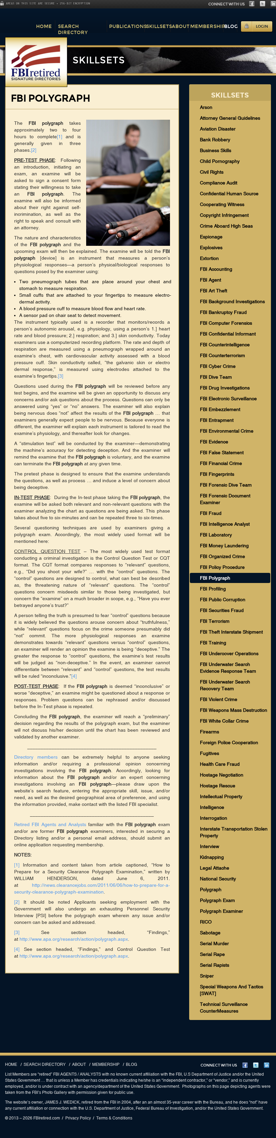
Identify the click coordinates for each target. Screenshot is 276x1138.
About (180, 26)
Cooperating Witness (222, 204)
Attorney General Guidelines (230, 118)
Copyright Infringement (224, 215)
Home (44, 26)
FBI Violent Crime (218, 699)
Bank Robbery (215, 139)
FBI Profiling (213, 588)
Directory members (36, 757)
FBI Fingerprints (217, 474)
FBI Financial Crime (221, 463)
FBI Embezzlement (220, 409)
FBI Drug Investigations (225, 387)
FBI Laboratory (216, 534)
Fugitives (209, 753)
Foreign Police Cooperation (229, 742)
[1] (59, 136)
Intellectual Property (221, 796)
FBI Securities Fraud (222, 610)
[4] (74, 676)
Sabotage (210, 932)
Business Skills (215, 150)
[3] (60, 376)
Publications (128, 26)
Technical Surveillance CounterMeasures (224, 1007)
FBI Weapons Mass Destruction (233, 710)
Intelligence (212, 807)
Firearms (209, 731)
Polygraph (210, 889)
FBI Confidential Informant (228, 334)
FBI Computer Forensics (226, 323)
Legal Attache (214, 868)
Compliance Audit (218, 182)
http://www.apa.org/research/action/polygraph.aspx (74, 939)
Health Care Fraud (220, 764)
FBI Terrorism (215, 621)
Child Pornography (220, 161)
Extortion (209, 258)
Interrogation (213, 818)
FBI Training (213, 642)
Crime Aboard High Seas (226, 226)
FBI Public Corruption (222, 599)
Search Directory (73, 29)
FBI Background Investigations (232, 301)
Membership (207, 26)
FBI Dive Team (216, 377)
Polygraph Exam (217, 900)
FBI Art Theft (213, 290)
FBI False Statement (222, 452)
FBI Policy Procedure (222, 567)
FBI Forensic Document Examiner (225, 499)
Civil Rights (211, 172)
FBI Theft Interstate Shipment (231, 632)
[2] (33, 150)
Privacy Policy (78, 1118)
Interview (209, 846)
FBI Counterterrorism (222, 355)
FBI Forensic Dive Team (226, 485)
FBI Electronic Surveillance (228, 398)
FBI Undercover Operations (229, 653)
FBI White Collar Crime (224, 721)
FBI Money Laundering (224, 545)
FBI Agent (210, 280)
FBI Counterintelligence (225, 344)
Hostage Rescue (217, 785)
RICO (206, 922)
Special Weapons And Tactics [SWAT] (231, 990)
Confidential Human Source (229, 193)
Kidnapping (212, 857)
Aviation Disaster (218, 129)
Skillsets (159, 26)
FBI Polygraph (215, 578)
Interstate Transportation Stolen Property (234, 832)
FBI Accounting (216, 269)
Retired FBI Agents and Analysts (50, 824)
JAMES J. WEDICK (62, 1102)
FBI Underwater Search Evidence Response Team (228, 668)
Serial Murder (214, 943)
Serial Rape (212, 954)
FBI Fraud (210, 513)
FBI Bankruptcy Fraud (223, 312)
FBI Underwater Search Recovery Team (225, 685)
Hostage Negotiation (221, 775)
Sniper (207, 976)
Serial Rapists (214, 965)
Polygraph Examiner (221, 911)
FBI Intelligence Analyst (225, 524)
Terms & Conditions (114, 1118)
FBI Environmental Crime (226, 431)
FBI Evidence (214, 441)
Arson (206, 107)
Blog (231, 26)
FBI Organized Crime (222, 556)
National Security (218, 878)
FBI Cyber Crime (218, 366)
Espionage (211, 236)
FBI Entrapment (217, 420)
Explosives (211, 247)
